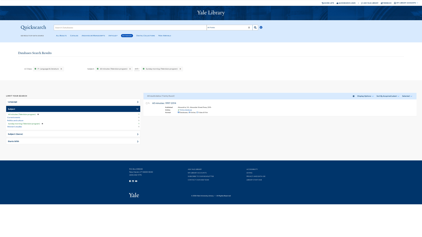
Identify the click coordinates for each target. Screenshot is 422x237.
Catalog (74, 36)
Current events (13, 117)
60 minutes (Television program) (114, 69)
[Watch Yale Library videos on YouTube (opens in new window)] (136, 181)
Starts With (13, 141)
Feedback (387, 3)
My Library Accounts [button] (406, 3)
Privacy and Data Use (255, 176)
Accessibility (252, 169)
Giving (249, 173)
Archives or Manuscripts (93, 36)
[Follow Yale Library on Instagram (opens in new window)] (133, 181)
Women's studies (14, 127)
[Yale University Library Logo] (211, 13)
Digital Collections (145, 36)
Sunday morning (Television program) (162, 69)
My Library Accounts (197, 173)
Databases (127, 36)
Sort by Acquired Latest (387, 96)
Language (12, 101)
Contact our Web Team (198, 180)
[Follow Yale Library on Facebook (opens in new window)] (130, 181)
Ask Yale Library (370, 3)
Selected (406, 96)
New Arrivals (164, 36)
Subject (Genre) (15, 134)
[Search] (255, 27)
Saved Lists (329, 3)
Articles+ (113, 36)
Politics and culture (15, 120)
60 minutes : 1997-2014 (164, 103)
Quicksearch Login (347, 3)
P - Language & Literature (48, 69)
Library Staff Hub (254, 180)
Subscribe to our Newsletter (201, 176)
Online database (186, 110)
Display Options (364, 96)
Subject (11, 109)
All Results (61, 36)
